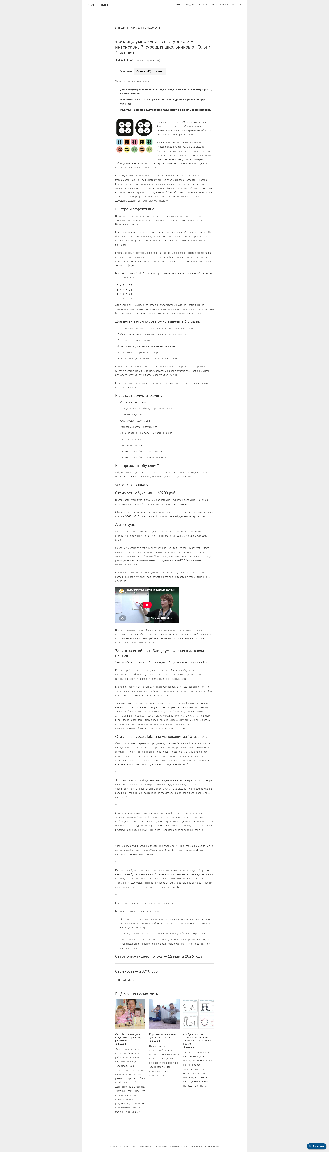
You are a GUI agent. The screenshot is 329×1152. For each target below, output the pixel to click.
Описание (126, 71)
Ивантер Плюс (98, 5)
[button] (240, 5)
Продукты (123, 27)
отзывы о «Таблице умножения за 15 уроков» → (148, 903)
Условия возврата (210, 1146)
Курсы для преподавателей (145, 27)
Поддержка (318, 1146)
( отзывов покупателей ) (145, 60)
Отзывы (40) (143, 71)
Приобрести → (126, 979)
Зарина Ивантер (130, 1146)
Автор (159, 71)
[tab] (125, 71)
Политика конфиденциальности (167, 1146)
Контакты (144, 1146)
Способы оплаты (192, 1146)
